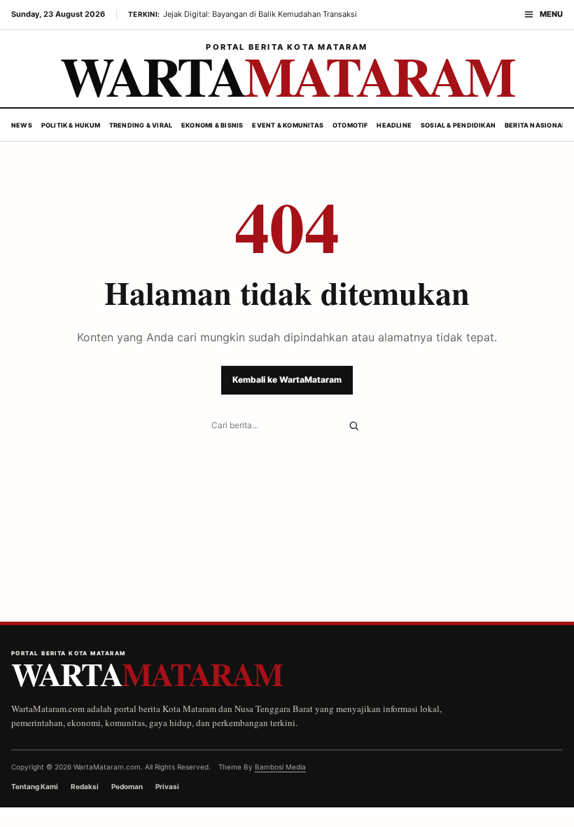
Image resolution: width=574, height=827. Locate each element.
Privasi (167, 786)
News (21, 125)
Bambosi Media (280, 767)
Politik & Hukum (70, 125)
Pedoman (127, 786)
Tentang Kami (34, 786)
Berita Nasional (535, 125)
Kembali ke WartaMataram (287, 379)
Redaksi (85, 786)
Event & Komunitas (287, 125)
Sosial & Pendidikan (458, 125)
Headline (394, 125)
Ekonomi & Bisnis (212, 125)
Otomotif (350, 125)
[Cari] (354, 425)
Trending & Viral (141, 125)
